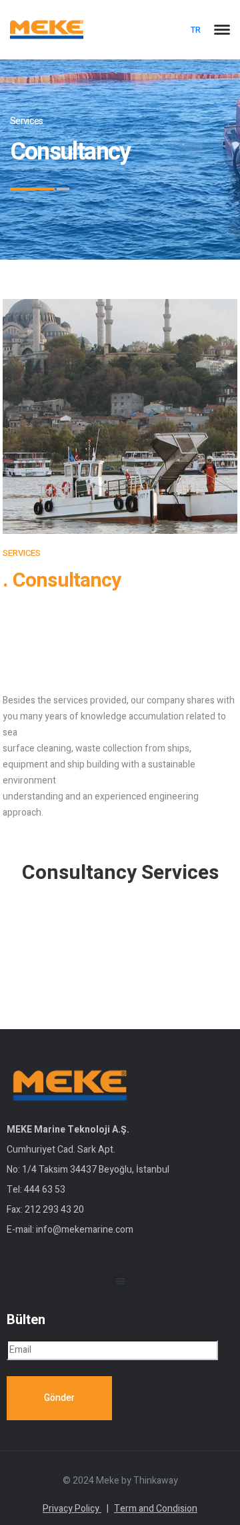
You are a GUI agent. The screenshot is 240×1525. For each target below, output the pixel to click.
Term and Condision (155, 1509)
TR (196, 29)
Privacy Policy (76, 1509)
